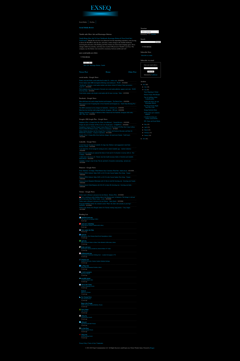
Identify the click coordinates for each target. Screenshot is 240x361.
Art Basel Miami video (87, 280)
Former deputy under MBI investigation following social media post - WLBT (100, 83)
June (145, 90)
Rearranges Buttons (95, 65)
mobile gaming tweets (87, 336)
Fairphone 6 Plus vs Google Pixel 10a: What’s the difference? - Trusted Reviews (100, 122)
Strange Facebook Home (150, 110)
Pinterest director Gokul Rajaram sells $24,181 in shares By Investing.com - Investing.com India (105, 185)
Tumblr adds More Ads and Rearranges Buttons (151, 102)
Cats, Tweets (84, 311)
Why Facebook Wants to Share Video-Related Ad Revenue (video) (98, 242)
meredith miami (85, 278)
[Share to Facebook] (89, 63)
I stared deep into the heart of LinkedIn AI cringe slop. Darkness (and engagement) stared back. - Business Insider (105, 145)
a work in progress (86, 272)
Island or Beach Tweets (87, 330)
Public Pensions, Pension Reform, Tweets (91, 305)
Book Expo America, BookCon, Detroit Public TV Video (96, 248)
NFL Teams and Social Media (152, 121)
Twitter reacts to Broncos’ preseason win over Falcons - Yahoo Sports (97, 201)
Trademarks (100, 343)
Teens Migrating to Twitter (151, 92)
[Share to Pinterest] (91, 63)
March (146, 130)
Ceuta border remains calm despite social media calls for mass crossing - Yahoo (100, 93)
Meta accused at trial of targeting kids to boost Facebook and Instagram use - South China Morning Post (107, 104)
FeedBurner (154, 75)
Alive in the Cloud (86, 285)
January (146, 135)
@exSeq (92, 22)
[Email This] (84, 63)
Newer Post (83, 72)
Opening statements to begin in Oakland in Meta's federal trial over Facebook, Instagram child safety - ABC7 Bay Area (106, 113)
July (145, 87)
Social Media (83, 22)
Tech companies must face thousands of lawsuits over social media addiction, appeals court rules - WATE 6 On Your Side (107, 90)
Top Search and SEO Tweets (88, 323)
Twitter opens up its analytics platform (152, 113)
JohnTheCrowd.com (87, 217)
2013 (144, 84)
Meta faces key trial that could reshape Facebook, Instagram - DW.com (98, 110)
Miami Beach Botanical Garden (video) (91, 267)
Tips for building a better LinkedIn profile (150, 98)
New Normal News (86, 297)
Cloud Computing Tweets (87, 286)
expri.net (83, 235)
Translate (153, 34)
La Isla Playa (85, 328)
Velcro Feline (84, 310)
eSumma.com (85, 260)
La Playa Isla (85, 266)
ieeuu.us (83, 291)
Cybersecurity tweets (86, 317)
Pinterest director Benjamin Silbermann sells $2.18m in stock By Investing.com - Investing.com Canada (107, 181)
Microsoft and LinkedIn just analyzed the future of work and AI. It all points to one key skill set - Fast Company (106, 153)
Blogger (152, 348)
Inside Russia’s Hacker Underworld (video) (92, 225)
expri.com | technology (87, 224)
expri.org (83, 241)
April (145, 127)
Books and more (86, 247)
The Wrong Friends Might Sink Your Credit (151, 106)
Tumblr (103, 65)
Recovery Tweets (85, 273)
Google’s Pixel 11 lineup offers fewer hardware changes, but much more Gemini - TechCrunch (104, 135)
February (146, 132)
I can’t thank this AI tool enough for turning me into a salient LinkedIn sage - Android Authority (105, 149)
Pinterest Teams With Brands (152, 94)
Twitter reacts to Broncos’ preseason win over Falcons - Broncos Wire (98, 195)
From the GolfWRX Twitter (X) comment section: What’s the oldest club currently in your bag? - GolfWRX (105, 204)
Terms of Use (92, 343)
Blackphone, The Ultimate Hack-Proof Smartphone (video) (96, 236)
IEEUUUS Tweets (86, 292)
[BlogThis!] (86, 63)
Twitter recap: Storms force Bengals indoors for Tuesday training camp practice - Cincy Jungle (104, 207)
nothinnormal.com (86, 253)
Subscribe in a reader (146, 55)
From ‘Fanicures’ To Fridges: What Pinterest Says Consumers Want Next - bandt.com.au (103, 170)
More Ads (86, 65)
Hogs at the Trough (86, 303)
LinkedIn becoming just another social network (150, 117)
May (145, 124)
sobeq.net (84, 322)
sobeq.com (84, 335)
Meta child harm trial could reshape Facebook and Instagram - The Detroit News (100, 101)
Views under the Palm (87, 230)
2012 (144, 139)
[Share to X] (88, 63)
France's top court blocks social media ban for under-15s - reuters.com (98, 80)
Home (108, 72)
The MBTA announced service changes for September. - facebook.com (98, 108)
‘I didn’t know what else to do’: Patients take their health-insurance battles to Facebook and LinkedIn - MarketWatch (106, 157)
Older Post (132, 72)
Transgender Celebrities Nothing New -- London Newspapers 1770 (98, 255)
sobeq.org (84, 316)
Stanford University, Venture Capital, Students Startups (95, 261)
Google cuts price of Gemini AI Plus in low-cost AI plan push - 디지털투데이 (100, 125)
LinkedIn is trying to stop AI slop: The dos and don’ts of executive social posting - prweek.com (104, 161)
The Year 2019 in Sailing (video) (89, 219)
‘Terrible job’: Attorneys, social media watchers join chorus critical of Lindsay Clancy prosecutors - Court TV (106, 86)
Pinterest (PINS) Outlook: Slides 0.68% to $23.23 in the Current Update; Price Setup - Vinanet (104, 173)
